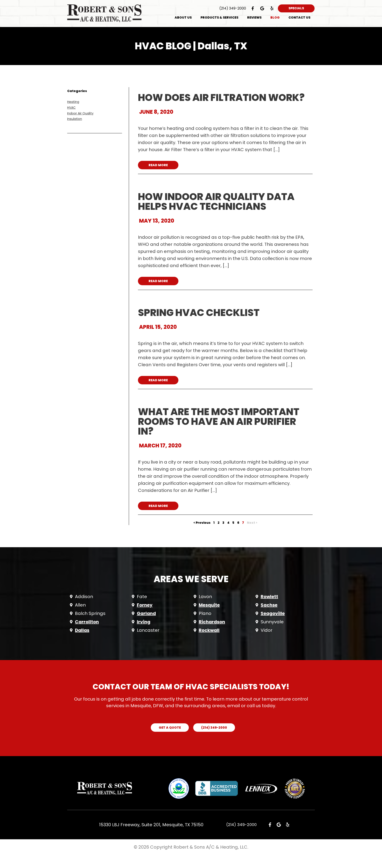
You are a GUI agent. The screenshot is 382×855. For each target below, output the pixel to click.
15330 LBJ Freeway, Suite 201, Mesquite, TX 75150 (151, 825)
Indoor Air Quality (80, 113)
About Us (183, 17)
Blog (275, 17)
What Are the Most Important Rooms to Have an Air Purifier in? (218, 421)
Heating (73, 102)
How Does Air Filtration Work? (221, 97)
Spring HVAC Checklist (199, 312)
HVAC (71, 107)
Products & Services (219, 17)
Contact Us (299, 17)
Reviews (254, 17)
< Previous (201, 522)
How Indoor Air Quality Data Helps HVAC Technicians (216, 201)
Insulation (74, 119)
